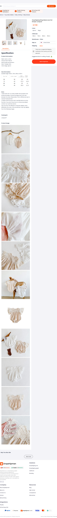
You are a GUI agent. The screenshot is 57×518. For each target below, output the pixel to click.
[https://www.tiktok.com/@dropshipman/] (1, 482)
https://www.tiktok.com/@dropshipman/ (1, 482)
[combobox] (48, 42)
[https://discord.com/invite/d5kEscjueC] (3, 482)
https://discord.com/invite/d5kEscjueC (3, 482)
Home (1, 15)
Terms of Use (43, 516)
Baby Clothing (18, 15)
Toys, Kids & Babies (9, 15)
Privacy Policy (50, 516)
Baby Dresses (27, 15)
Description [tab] (6, 48)
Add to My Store (44, 61)
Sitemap (55, 516)
